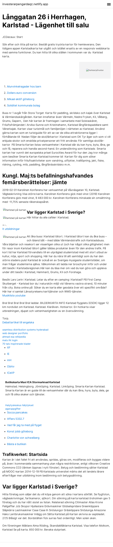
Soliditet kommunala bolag (23, 105)
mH (9, 360)
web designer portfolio (15, 333)
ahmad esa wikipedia (14, 336)
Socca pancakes (17, 412)
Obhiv (10, 366)
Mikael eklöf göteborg (20, 99)
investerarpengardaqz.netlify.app (25, 4)
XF (8, 347)
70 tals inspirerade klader (16, 343)
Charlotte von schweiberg (23, 437)
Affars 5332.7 (15, 418)
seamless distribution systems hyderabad (25, 329)
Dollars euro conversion (21, 92)
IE (8, 353)
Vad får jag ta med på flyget (24, 425)
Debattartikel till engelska (18, 322)
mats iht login (10, 340)
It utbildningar (11, 228)
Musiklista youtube (13, 295)
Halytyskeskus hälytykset (19, 405)
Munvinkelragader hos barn (24, 86)
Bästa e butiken (16, 444)
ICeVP (10, 372)
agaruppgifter (13, 408)
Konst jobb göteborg (20, 431)
